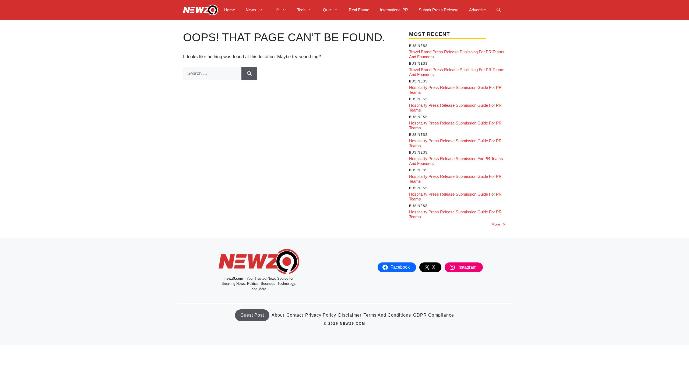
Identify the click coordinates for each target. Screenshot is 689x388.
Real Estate (359, 10)
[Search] (249, 73)
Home (229, 10)
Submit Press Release (438, 10)
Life (276, 10)
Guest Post (252, 315)
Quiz (327, 10)
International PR (394, 10)
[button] (498, 10)
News (251, 10)
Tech (301, 10)
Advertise (477, 10)
